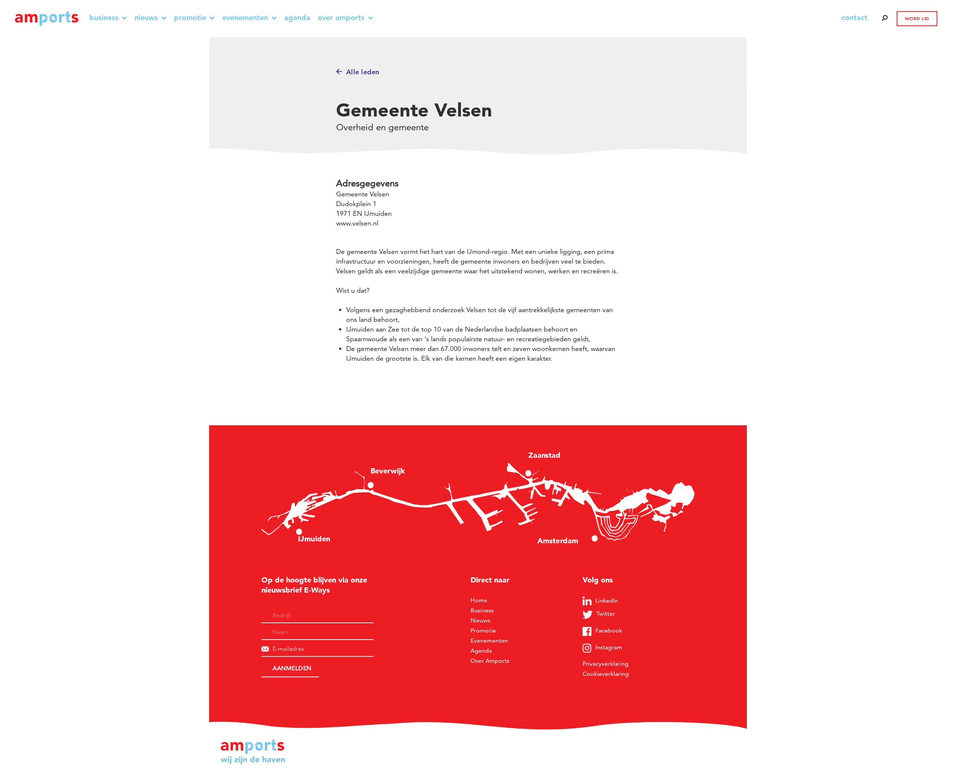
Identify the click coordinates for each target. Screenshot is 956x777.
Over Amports (341, 17)
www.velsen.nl (357, 223)
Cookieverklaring (606, 673)
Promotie (190, 17)
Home (479, 600)
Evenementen (245, 17)
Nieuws (146, 17)
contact (854, 17)
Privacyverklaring (605, 663)
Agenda (297, 17)
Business (103, 17)
